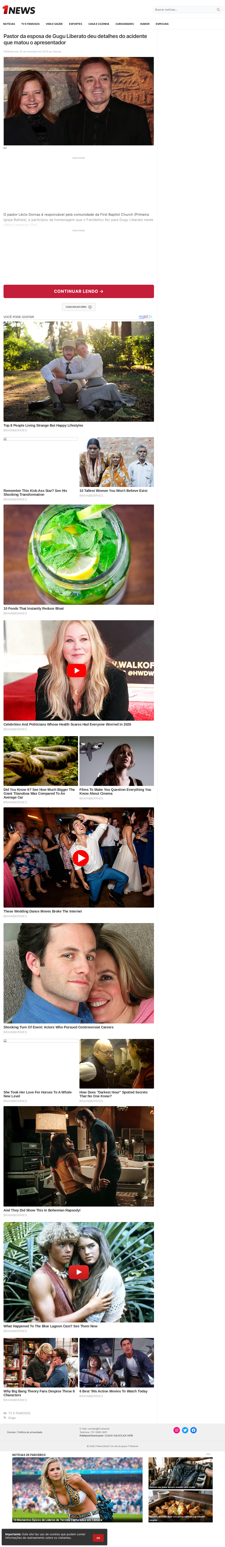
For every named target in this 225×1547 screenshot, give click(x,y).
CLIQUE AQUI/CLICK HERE (119, 1435)
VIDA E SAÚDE (54, 23)
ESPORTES (75, 23)
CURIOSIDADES (124, 23)
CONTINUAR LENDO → (79, 291)
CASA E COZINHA (98, 23)
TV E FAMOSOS (30, 23)
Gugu (12, 1418)
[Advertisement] (79, 184)
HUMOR (144, 23)
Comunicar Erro (76, 306)
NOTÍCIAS (9, 23)
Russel (57, 51)
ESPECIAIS (162, 23)
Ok (98, 1537)
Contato (11, 1432)
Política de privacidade (30, 1432)
